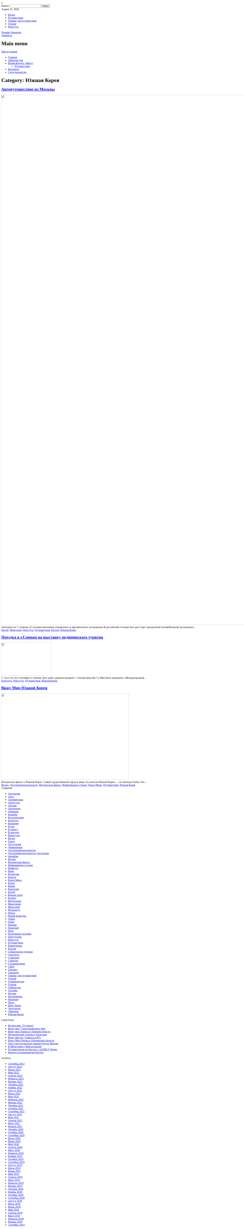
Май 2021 (13, 1117)
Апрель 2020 (15, 1147)
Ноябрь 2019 (15, 1156)
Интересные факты (50, 785)
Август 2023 (15, 1066)
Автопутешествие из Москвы (28, 89)
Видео (11, 14)
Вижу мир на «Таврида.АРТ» (24, 1037)
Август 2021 (15, 1114)
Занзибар (13, 856)
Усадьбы (12, 990)
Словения (13, 957)
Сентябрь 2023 (16, 1063)
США (11, 966)
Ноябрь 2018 (15, 1192)
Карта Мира (95, 785)
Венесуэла (14, 835)
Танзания (13, 972)
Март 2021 (14, 1123)
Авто (11, 796)
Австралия (14, 793)
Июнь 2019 (14, 1171)
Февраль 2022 (16, 1099)
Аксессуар (14, 802)
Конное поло (15, 895)
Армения (13, 811)
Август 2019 (15, 1165)
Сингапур (13, 954)
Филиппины (15, 996)
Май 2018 (13, 1209)
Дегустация (14, 844)
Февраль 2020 (16, 1153)
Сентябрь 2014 (16, 1224)
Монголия (15, 630)
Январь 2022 (15, 1102)
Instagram (16, 32)
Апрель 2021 (15, 1120)
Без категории (16, 817)
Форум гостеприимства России (25, 1052)
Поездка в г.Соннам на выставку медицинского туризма (52, 637)
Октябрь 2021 (15, 1108)
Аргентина (14, 808)
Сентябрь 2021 (16, 1111)
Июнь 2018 (14, 1206)
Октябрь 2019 (15, 1159)
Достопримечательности (24, 785)
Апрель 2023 (15, 1075)
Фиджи (12, 993)
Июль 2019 (14, 1168)
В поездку (13, 832)
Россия (55, 630)
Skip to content (9, 51)
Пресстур (13, 26)
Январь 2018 (15, 1221)
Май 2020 (13, 1144)
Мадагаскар (14, 901)
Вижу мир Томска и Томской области (29, 1031)
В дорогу (13, 829)
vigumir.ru (6, 35)
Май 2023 (13, 1072)
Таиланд (13, 969)
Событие (13, 960)
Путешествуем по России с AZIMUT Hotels (32, 1049)
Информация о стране (74, 785)
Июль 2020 (14, 1138)
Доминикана (15, 847)
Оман (11, 921)
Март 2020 (14, 1150)
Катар (11, 883)
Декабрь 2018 (15, 1189)
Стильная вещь (16, 963)
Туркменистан (16, 981)
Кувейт (12, 898)
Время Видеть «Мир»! (20, 63)
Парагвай (13, 927)
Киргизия (13, 889)
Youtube (5, 32)
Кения (11, 886)
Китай (4, 630)
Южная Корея (68, 630)
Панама (12, 924)
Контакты (13, 69)
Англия (12, 805)
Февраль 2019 (16, 1183)
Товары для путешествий (22, 20)
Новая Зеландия (17, 916)
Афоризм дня (15, 60)
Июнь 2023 (14, 1069)
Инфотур (13, 868)
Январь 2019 (15, 1186)
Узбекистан (14, 987)
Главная (12, 57)
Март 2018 (14, 1215)
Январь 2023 (15, 1081)
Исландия (13, 874)
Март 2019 (14, 1180)
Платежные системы (19, 933)
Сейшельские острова (20, 951)
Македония (14, 904)
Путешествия (15, 17)
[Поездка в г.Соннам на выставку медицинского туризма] (26, 674)
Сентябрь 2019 (16, 1162)
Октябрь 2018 (15, 1195)
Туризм (12, 23)
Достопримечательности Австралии (28, 853)
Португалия (14, 936)
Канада (12, 877)
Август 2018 (15, 1201)
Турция (12, 984)
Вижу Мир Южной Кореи (24, 688)
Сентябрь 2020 (16, 1135)
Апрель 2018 (15, 1212)
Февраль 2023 (16, 1078)
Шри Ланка (14, 1005)
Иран (11, 871)
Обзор (11, 918)
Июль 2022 (14, 1093)
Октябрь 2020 (15, 1132)
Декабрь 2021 (15, 1105)
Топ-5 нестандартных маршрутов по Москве (33, 1043)
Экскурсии (14, 1008)
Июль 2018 (14, 1203)
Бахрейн (12, 814)
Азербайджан (15, 799)
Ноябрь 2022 (15, 1087)
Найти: (5, 5)
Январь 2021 (15, 1126)
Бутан (11, 826)
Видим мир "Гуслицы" (21, 1025)
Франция (13, 999)
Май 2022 (13, 1096)
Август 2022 (15, 1090)
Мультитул (14, 910)
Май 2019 (13, 1174)
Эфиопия (13, 1011)
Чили (11, 1002)
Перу (11, 930)
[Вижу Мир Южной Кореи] (65, 779)
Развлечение (15, 945)
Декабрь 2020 (15, 1129)
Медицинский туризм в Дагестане (27, 1034)
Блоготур (6, 680)
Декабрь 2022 (15, 1084)
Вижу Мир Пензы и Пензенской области (31, 1040)
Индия (11, 859)
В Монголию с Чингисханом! (25, 1046)
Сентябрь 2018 (16, 1198)
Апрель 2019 (15, 1177)
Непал (11, 913)
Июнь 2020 (14, 1141)
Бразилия (13, 823)
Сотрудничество (17, 72)
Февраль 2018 (16, 1218)
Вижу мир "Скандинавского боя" (27, 1028)
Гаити (11, 841)
